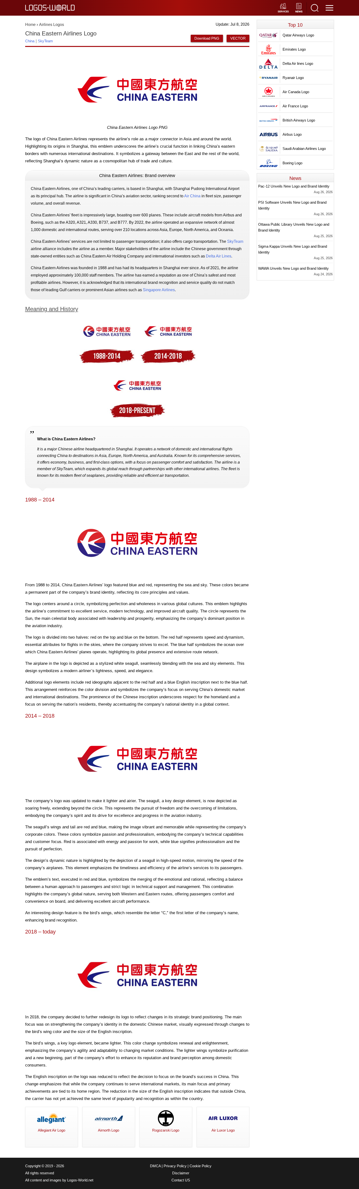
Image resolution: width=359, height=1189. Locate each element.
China (29, 41)
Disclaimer (180, 1173)
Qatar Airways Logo (298, 35)
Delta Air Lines (218, 256)
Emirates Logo (294, 49)
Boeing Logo (292, 163)
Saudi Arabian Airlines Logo (304, 148)
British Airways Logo (299, 120)
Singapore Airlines (159, 290)
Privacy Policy (175, 1166)
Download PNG (206, 38)
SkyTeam (45, 41)
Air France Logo (295, 106)
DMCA (155, 1166)
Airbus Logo (292, 134)
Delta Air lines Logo (298, 63)
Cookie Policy (200, 1166)
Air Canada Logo (296, 92)
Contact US (180, 1180)
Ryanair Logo (293, 78)
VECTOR (238, 38)
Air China (192, 196)
